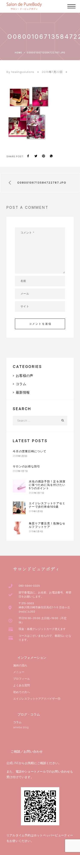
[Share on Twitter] (36, 156)
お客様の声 (24, 375)
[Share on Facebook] (28, 156)
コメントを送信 (40, 323)
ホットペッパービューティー (53, 835)
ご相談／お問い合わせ (27, 751)
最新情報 (23, 392)
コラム (21, 384)
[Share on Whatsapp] (51, 156)
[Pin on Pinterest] (43, 156)
